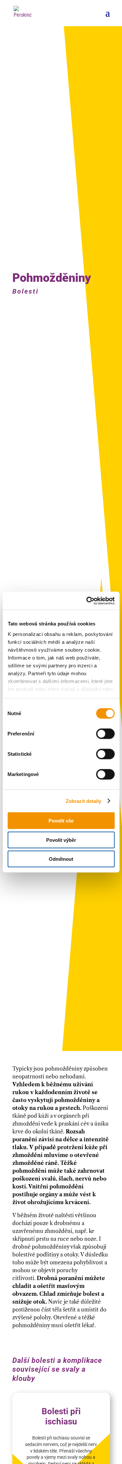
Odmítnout (61, 859)
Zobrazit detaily (84, 801)
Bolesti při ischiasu (61, 1416)
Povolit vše (61, 820)
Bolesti (25, 291)
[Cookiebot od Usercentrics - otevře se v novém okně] (87, 600)
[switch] (105, 734)
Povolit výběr (61, 839)
